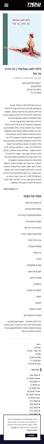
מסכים (31, 435)
